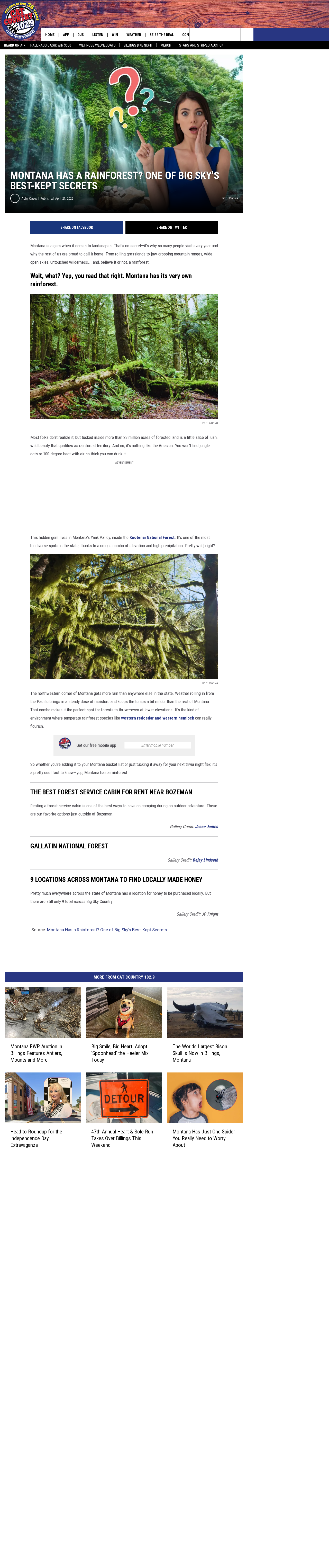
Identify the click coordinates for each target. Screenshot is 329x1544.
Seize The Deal (162, 35)
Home (49, 35)
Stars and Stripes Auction (201, 45)
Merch (166, 45)
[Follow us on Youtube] (247, 34)
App (66, 35)
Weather (133, 35)
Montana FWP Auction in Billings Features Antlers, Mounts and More (36, 1053)
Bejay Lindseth (205, 860)
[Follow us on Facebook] (221, 34)
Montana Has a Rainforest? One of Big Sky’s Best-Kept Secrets (107, 929)
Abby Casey (29, 198)
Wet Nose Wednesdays (97, 45)
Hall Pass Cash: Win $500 (50, 45)
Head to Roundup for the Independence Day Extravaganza (36, 1138)
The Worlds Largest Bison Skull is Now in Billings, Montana (199, 1053)
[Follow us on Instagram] (234, 34)
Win (115, 35)
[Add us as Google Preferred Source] (208, 34)
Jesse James (206, 826)
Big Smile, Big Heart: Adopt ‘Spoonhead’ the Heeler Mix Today (120, 1053)
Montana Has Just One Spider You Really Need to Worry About (203, 1138)
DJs (81, 35)
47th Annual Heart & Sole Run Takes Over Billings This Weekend (122, 1138)
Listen (97, 35)
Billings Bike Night (138, 45)
